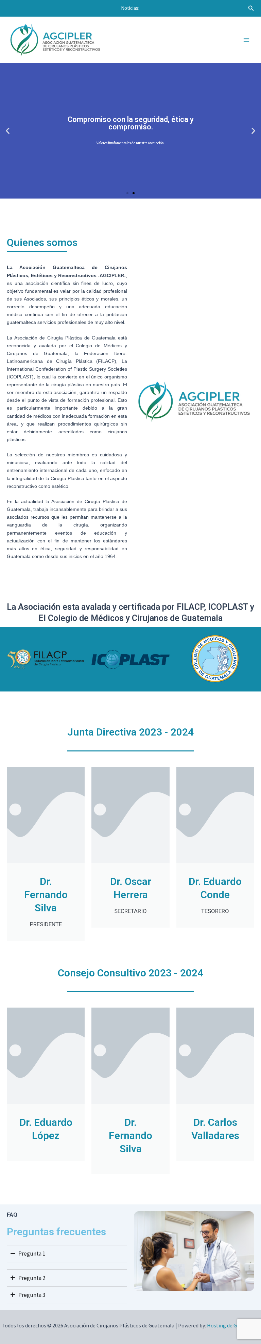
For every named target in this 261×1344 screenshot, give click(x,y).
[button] (127, 193)
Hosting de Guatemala (233, 1325)
